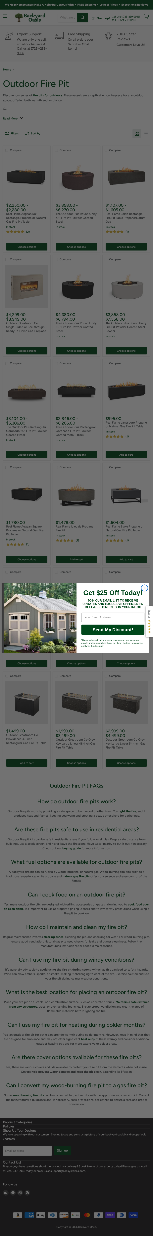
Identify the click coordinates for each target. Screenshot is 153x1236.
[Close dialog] (144, 588)
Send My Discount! (113, 629)
